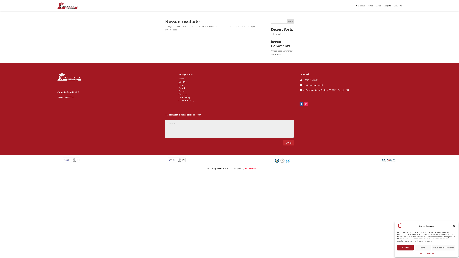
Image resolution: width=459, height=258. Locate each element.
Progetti (387, 6)
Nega (423, 248)
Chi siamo (360, 6)
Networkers (250, 168)
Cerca (290, 21)
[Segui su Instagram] (306, 104)
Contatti (398, 6)
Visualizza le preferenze (443, 248)
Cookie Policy (420, 253)
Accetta (405, 248)
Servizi (370, 6)
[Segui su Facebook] (301, 104)
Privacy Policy (430, 253)
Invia (289, 142)
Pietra (378, 6)
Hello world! (276, 34)
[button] (454, 226)
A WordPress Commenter (281, 51)
